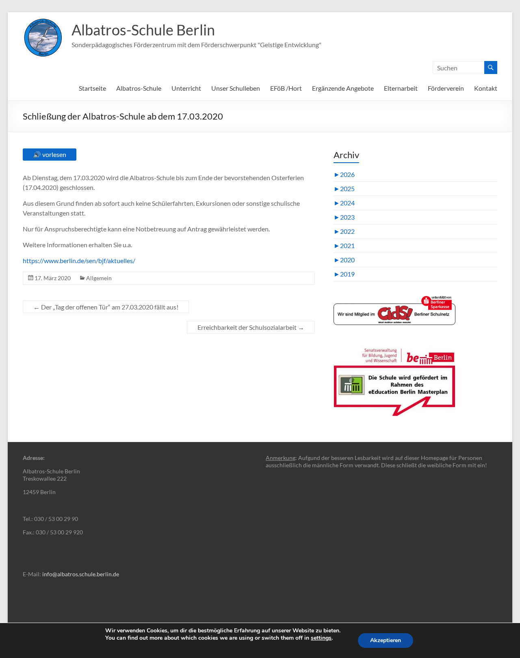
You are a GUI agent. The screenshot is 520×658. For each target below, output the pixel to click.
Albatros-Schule (138, 88)
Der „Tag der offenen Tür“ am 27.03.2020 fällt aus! (105, 307)
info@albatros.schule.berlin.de (80, 574)
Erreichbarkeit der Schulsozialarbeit (250, 327)
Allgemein (99, 278)
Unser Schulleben (235, 88)
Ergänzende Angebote (343, 88)
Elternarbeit (401, 88)
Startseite (92, 88)
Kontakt (485, 88)
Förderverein (446, 88)
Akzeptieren (385, 640)
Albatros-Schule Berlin (143, 30)
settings (321, 638)
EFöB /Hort (286, 88)
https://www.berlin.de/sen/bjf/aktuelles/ (79, 260)
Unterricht (186, 88)
